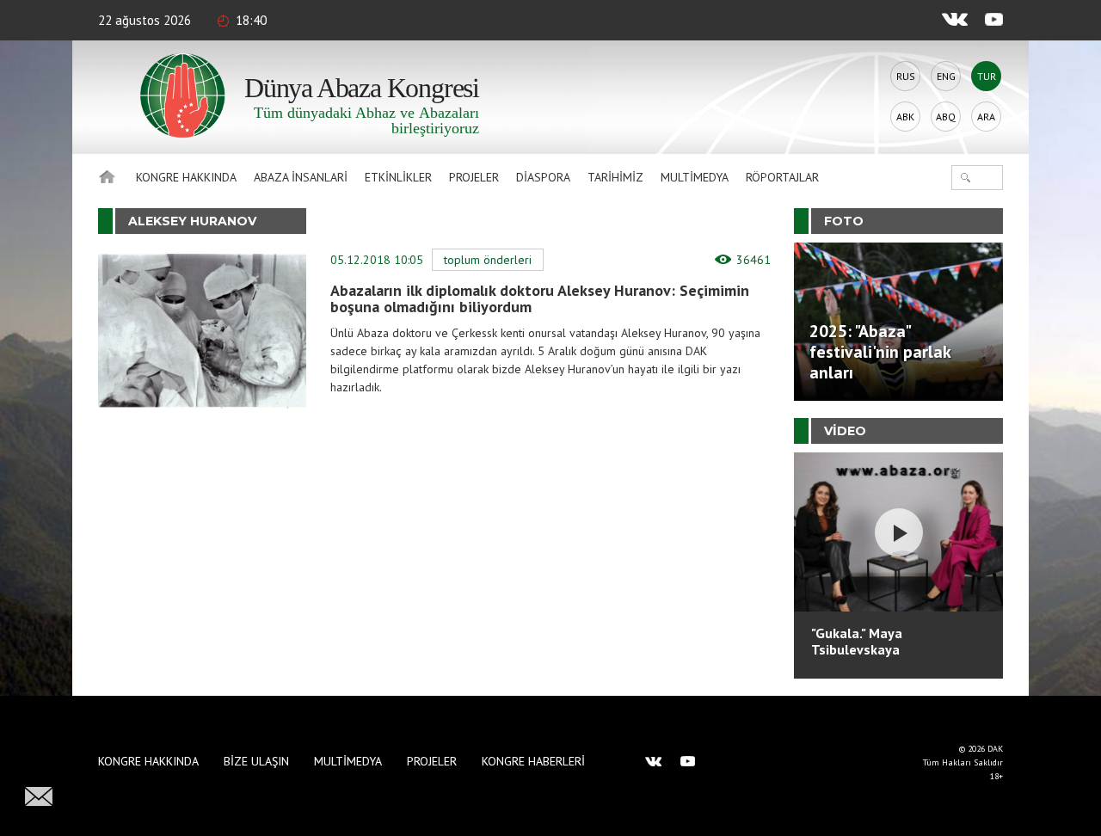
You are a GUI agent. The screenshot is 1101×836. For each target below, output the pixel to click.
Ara (986, 116)
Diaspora (543, 177)
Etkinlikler (398, 177)
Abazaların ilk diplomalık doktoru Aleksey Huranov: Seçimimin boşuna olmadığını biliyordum (539, 298)
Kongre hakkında (186, 177)
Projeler (474, 177)
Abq (946, 116)
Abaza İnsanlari (301, 177)
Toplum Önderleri (488, 259)
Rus (905, 76)
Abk (905, 116)
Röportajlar (782, 177)
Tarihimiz (615, 177)
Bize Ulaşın (256, 761)
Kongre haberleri (533, 761)
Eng (946, 76)
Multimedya (695, 177)
